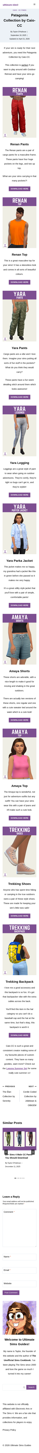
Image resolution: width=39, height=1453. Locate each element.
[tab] (15, 1178)
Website (7, 1283)
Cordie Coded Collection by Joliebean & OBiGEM (29, 1096)
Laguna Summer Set (16, 1068)
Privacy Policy (9, 1430)
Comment (9, 1212)
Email (7, 1270)
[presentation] (19, 1139)
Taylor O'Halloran (19, 32)
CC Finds (22, 10)
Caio (15, 10)
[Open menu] (34, 4)
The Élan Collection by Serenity (9, 1094)
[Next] (33, 1152)
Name (7, 1256)
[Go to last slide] (6, 1152)
